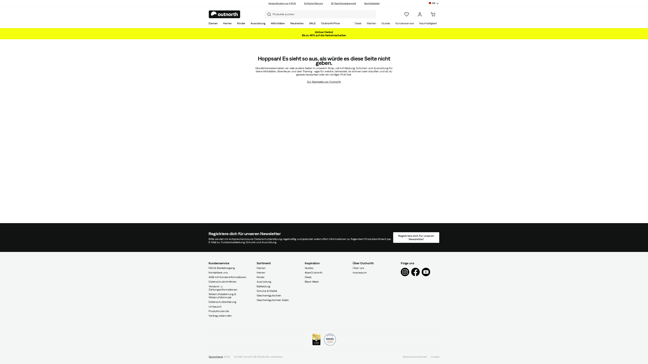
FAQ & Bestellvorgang (222, 267)
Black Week (312, 281)
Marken (371, 23)
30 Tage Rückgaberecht (343, 3)
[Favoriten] (406, 14)
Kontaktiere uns (218, 272)
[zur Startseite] (224, 14)
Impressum (360, 272)
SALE (312, 23)
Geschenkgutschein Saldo (273, 299)
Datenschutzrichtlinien (222, 281)
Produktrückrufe (219, 310)
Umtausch (215, 306)
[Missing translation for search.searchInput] (268, 14)
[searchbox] (323, 14)
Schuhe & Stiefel (267, 290)
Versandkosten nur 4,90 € (282, 3)
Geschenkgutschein (269, 295)
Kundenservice (405, 23)
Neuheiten (297, 23)
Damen (213, 23)
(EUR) (219, 356)
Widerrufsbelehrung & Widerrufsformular (222, 296)
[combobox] (320, 14)
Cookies (435, 356)
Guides (386, 23)
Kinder (241, 23)
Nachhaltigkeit (372, 3)
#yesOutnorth (313, 272)
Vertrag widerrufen (220, 315)
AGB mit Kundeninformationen (227, 277)
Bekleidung (263, 286)
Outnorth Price (330, 23)
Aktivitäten (278, 23)
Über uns (358, 267)
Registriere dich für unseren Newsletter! (416, 237)
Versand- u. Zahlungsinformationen (223, 288)
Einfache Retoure (313, 3)
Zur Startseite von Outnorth (324, 81)
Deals (358, 23)
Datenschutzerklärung (222, 301)
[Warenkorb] (432, 14)
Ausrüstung (258, 23)
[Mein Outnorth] (419, 14)
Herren (227, 23)
